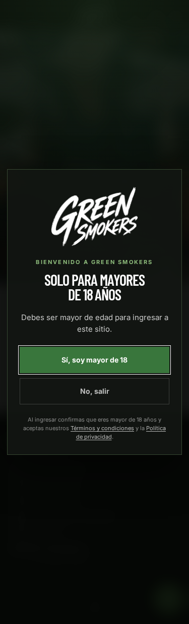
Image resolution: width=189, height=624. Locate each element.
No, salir (94, 391)
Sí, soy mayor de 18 (94, 359)
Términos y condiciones (102, 428)
